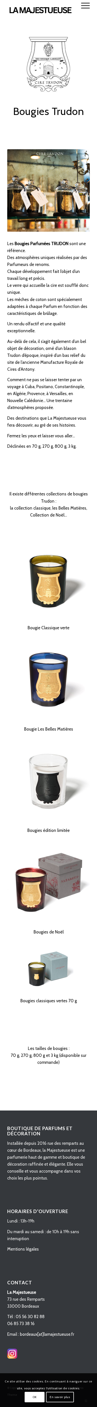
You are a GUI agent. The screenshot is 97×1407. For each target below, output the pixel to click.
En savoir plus (60, 1397)
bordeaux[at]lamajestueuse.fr (47, 1334)
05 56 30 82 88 (30, 1316)
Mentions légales (23, 1249)
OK (35, 1397)
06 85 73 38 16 (21, 1323)
